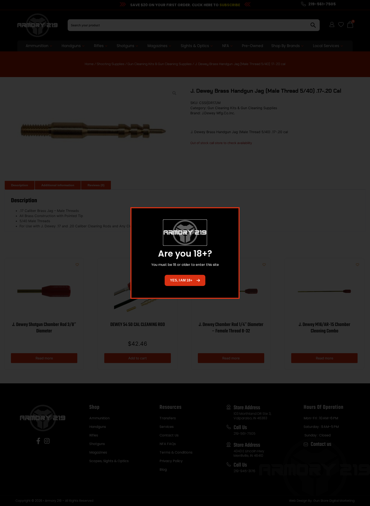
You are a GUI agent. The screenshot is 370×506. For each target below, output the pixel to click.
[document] (185, 253)
